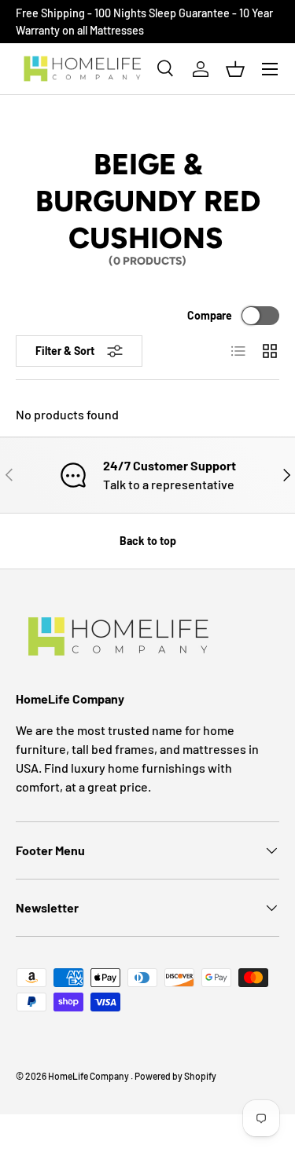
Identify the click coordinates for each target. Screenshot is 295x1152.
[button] (235, 69)
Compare (209, 315)
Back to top (148, 540)
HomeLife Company (89, 1075)
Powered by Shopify (175, 1075)
